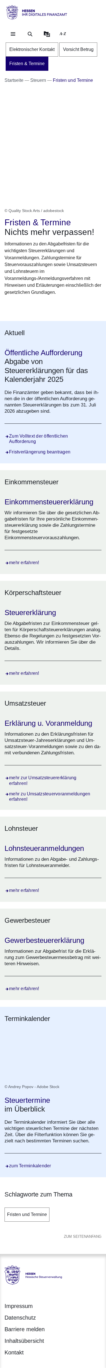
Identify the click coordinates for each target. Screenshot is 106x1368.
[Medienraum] (47, 34)
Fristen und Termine (27, 1214)
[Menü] (13, 34)
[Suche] (30, 34)
